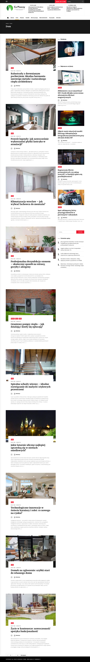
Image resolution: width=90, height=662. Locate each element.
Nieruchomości (43, 17)
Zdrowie (58, 17)
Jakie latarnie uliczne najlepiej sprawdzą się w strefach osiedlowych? (28, 448)
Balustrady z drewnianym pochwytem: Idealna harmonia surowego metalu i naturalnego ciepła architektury (28, 77)
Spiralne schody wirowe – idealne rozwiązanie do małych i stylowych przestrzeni (30, 387)
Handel (27, 17)
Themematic (37, 659)
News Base (30, 659)
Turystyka (51, 17)
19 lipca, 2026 (33, 5)
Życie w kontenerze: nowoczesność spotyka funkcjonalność (30, 630)
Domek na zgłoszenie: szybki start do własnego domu (30, 571)
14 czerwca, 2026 (72, 5)
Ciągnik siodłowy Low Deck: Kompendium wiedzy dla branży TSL (71, 249)
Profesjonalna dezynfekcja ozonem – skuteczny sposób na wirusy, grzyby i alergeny (30, 264)
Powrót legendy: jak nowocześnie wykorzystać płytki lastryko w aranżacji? (30, 142)
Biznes (12, 17)
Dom (17, 17)
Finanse (22, 17)
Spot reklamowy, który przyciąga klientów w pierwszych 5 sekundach (67, 212)
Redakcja (18, 85)
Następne (23, 655)
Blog (17, 318)
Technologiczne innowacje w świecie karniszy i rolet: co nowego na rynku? (30, 510)
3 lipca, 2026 (52, 5)
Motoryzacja (34, 17)
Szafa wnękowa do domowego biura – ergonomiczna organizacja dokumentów (55, 8)
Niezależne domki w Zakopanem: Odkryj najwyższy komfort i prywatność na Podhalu (74, 9)
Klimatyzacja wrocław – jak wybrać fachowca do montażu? (28, 203)
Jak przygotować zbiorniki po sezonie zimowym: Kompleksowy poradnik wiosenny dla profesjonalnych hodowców (36, 9)
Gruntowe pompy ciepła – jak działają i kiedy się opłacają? (27, 325)
